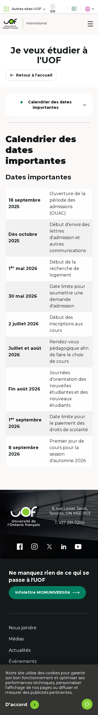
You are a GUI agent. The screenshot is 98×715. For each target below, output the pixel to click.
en (52, 11)
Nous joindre (22, 627)
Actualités (19, 650)
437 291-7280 (72, 522)
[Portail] (89, 9)
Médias (16, 638)
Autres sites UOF (26, 9)
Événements (22, 661)
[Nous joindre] (74, 9)
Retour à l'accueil (34, 75)
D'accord (16, 704)
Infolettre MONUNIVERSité (42, 592)
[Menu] (90, 23)
